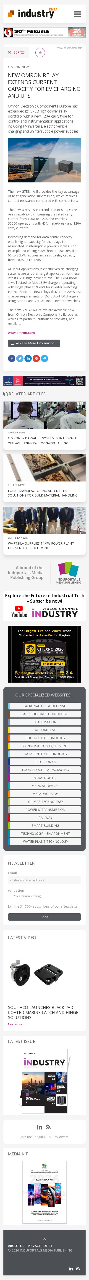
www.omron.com (21, 332)
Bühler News (16, 485)
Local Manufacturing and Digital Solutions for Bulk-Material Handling (43, 493)
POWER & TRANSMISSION (45, 809)
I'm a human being (27, 896)
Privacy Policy (40, 1246)
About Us (16, 1246)
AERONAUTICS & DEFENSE (45, 706)
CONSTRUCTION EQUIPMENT (45, 746)
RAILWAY (45, 817)
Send (44, 917)
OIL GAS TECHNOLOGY (45, 801)
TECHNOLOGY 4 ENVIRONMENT (45, 833)
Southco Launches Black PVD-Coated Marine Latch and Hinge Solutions (43, 1012)
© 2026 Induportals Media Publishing (40, 1250)
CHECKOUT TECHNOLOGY (45, 738)
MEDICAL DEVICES (45, 785)
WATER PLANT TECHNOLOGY (45, 841)
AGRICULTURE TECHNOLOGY (45, 714)
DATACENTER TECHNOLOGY (45, 754)
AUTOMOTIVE (45, 730)
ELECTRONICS (45, 762)
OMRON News (19, 67)
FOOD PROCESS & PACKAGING (45, 770)
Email (12, 873)
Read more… (16, 1024)
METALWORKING (45, 793)
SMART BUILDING (45, 825)
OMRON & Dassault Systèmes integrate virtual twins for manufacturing (42, 440)
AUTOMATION (45, 722)
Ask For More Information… (35, 343)
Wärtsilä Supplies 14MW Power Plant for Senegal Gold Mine (41, 545)
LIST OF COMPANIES (23, 1255)
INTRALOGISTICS (45, 778)
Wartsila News (18, 537)
